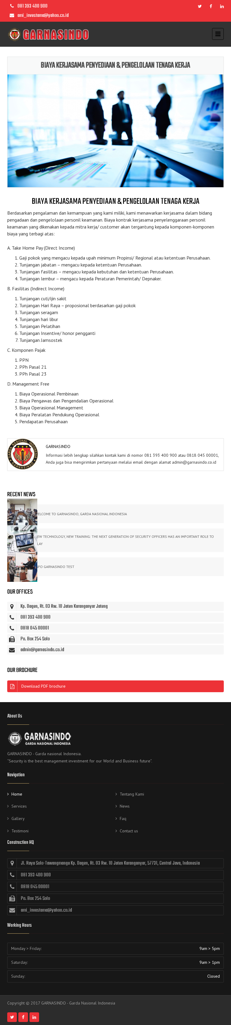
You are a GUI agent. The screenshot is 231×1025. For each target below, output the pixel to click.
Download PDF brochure (43, 686)
